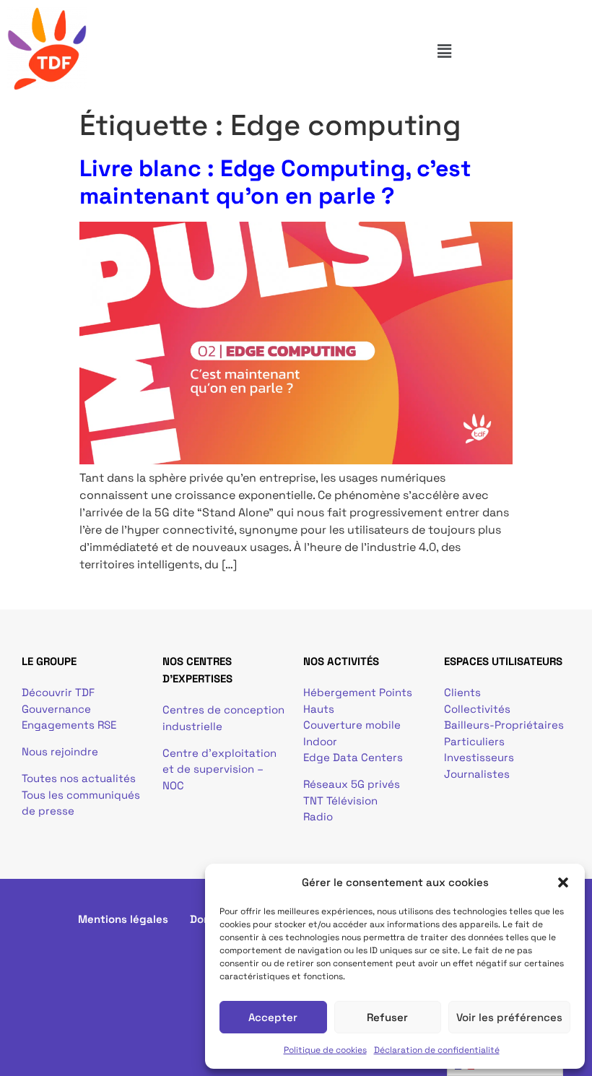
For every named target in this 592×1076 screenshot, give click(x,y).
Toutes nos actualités (79, 778)
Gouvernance (56, 709)
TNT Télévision (340, 800)
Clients (462, 692)
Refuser (387, 1017)
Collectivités (477, 709)
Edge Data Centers (353, 757)
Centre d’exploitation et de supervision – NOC (219, 769)
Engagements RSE (69, 725)
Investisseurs (479, 757)
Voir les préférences (509, 1017)
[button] (563, 882)
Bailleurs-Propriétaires (504, 725)
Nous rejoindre (60, 751)
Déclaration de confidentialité (437, 1050)
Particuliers (474, 741)
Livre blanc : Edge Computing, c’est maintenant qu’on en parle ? (275, 182)
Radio (318, 816)
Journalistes (477, 774)
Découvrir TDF (58, 692)
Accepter (272, 1017)
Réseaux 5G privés (351, 784)
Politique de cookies (325, 1050)
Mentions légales (123, 919)
